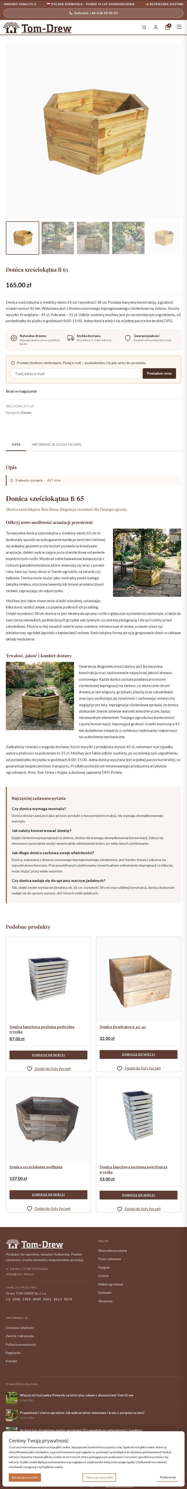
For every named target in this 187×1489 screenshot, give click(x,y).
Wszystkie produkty (112, 1251)
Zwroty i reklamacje (20, 1336)
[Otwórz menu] (179, 27)
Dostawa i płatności (20, 1328)
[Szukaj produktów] (144, 27)
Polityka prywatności (21, 1344)
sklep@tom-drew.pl (20, 1274)
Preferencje (168, 1477)
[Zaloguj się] (156, 27)
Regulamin (13, 1353)
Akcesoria (105, 1301)
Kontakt (11, 1361)
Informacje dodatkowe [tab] (56, 444)
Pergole (103, 1267)
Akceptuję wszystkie (25, 1477)
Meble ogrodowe (110, 1284)
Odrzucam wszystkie (99, 1477)
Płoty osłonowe (109, 1259)
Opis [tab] (16, 444)
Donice (26, 413)
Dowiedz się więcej (48, 1055)
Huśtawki (105, 1293)
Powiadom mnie (159, 373)
